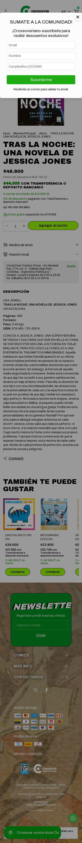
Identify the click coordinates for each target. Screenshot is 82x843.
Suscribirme (41, 79)
